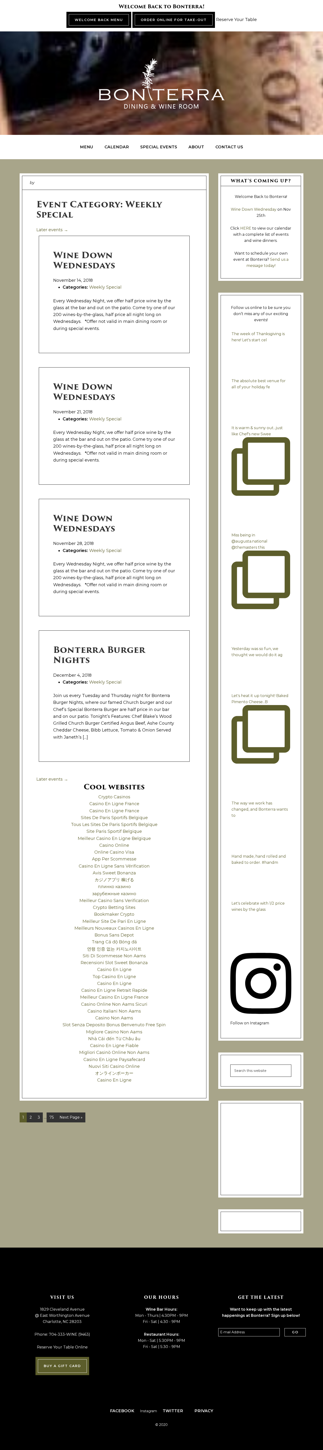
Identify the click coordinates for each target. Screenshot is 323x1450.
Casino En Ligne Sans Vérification (114, 866)
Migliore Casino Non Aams (114, 1032)
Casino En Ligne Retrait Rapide (114, 990)
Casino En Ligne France (114, 803)
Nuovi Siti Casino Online (114, 1066)
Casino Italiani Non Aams (114, 1011)
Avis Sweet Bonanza (114, 873)
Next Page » (71, 1118)
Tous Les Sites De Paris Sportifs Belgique (114, 824)
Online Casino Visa (114, 852)
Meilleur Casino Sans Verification (114, 900)
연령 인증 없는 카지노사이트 (114, 949)
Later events (52, 229)
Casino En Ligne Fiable (114, 1045)
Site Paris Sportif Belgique (114, 831)
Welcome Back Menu (99, 20)
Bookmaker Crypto (114, 914)
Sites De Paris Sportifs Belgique (114, 817)
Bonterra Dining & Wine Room (161, 83)
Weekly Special (105, 287)
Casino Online (114, 845)
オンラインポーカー (114, 1073)
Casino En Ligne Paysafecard (114, 1059)
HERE (245, 228)
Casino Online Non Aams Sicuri (114, 1004)
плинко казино (114, 886)
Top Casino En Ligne (114, 976)
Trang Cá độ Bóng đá (114, 942)
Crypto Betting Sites (114, 907)
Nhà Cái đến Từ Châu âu (114, 1038)
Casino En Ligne (114, 969)
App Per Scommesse (114, 859)
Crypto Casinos (114, 797)
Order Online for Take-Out (174, 20)
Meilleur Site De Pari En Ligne (114, 921)
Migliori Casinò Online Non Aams (114, 1052)
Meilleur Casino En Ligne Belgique (114, 838)
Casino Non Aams (114, 1018)
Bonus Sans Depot (114, 935)
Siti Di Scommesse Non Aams (114, 955)
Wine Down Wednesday (253, 209)
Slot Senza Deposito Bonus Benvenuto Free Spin (114, 1024)
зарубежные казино (114, 893)
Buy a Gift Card (62, 1366)
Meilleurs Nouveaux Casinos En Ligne (114, 928)
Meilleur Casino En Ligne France (114, 997)
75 (53, 1118)
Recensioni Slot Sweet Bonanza (114, 962)
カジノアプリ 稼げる (114, 879)
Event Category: (99, 209)
